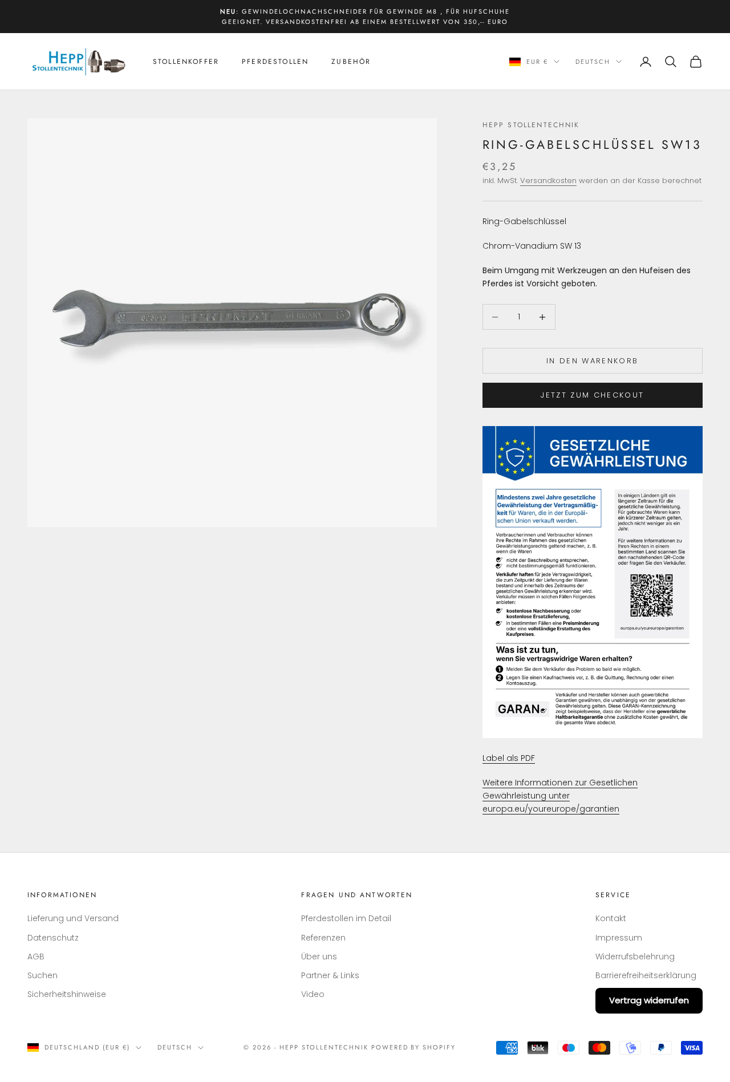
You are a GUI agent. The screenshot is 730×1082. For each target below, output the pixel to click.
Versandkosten (548, 180)
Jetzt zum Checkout (592, 395)
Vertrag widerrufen (649, 1000)
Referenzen (323, 937)
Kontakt (610, 918)
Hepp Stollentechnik (531, 125)
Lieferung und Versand (73, 918)
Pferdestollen (275, 61)
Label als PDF (508, 758)
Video (313, 994)
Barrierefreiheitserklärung (645, 975)
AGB (35, 956)
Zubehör (351, 61)
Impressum (618, 937)
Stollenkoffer (186, 61)
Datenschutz (53, 937)
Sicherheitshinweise (66, 994)
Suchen (42, 975)
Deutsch (592, 61)
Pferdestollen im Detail (346, 918)
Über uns (319, 956)
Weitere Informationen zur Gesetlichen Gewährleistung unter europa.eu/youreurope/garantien (560, 795)
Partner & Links (330, 975)
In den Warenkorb (592, 360)
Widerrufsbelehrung (635, 956)
